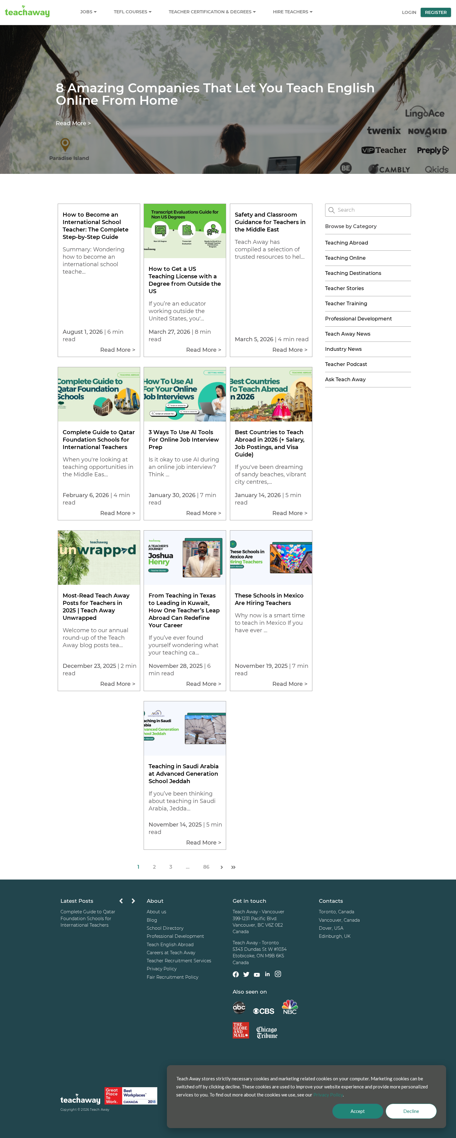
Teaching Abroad (346, 243)
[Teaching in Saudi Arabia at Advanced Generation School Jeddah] (185, 754)
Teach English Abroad (170, 944)
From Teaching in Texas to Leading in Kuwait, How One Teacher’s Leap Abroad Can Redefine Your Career (184, 610)
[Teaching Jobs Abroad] (80, 1100)
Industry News (343, 349)
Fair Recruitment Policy (172, 977)
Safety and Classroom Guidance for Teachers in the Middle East (270, 222)
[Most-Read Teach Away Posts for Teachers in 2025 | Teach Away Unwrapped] (99, 583)
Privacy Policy (162, 969)
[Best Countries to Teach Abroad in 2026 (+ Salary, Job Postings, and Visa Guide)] (271, 420)
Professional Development (358, 319)
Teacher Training (346, 304)
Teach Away (99, 1110)
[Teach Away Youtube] (257, 976)
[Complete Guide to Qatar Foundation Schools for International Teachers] (99, 420)
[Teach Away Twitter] (246, 975)
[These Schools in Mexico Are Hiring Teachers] (271, 583)
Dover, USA (331, 928)
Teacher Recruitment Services (179, 961)
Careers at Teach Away (171, 952)
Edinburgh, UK (335, 936)
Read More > (117, 349)
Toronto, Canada (336, 912)
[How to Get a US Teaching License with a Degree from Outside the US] (185, 256)
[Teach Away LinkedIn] (267, 974)
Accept (358, 1111)
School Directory (165, 928)
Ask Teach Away (345, 379)
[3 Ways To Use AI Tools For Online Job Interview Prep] (185, 420)
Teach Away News (347, 334)
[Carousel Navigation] (127, 902)
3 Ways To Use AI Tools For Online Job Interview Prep (184, 440)
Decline (411, 1111)
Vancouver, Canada (339, 920)
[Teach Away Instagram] (278, 974)
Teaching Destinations (353, 273)
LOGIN (409, 12)
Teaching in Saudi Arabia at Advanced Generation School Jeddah (184, 774)
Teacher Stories (344, 288)
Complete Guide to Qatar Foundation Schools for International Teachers (99, 440)
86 (206, 867)
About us (156, 912)
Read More (73, 123)
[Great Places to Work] (131, 1097)
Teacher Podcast (346, 364)
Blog (152, 920)
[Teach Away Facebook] (236, 975)
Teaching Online (345, 258)
